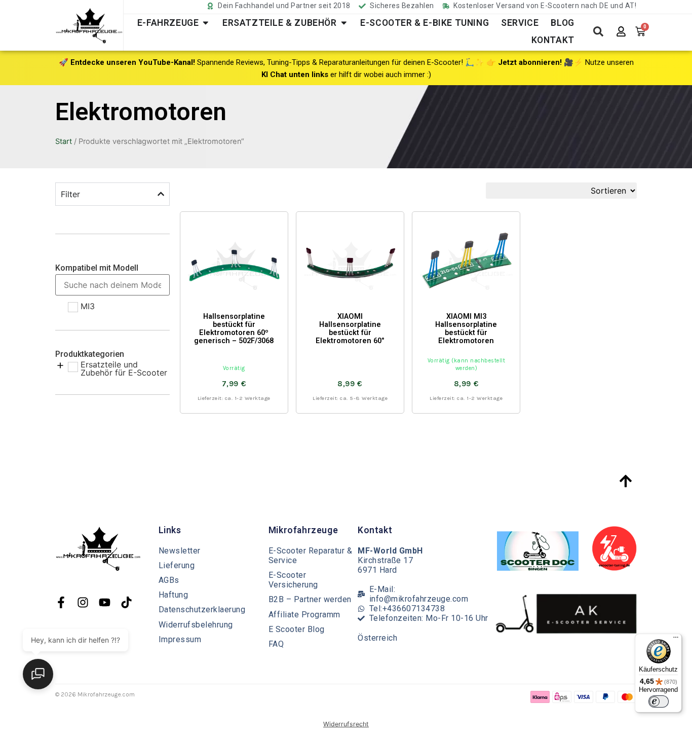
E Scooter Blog (296, 629)
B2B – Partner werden (310, 599)
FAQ (276, 644)
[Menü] (676, 640)
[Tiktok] (126, 602)
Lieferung (177, 565)
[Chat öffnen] (38, 674)
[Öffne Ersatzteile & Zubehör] (344, 22)
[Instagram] (83, 602)
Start (63, 141)
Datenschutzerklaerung (202, 609)
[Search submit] (598, 31)
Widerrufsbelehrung (196, 625)
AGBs (169, 580)
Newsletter (180, 551)
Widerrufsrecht (346, 724)
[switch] (658, 701)
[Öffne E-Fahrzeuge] (205, 22)
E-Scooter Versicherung (293, 579)
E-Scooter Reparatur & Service (310, 555)
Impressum (180, 639)
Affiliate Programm (304, 614)
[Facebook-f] (61, 602)
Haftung (173, 595)
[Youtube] (104, 602)
